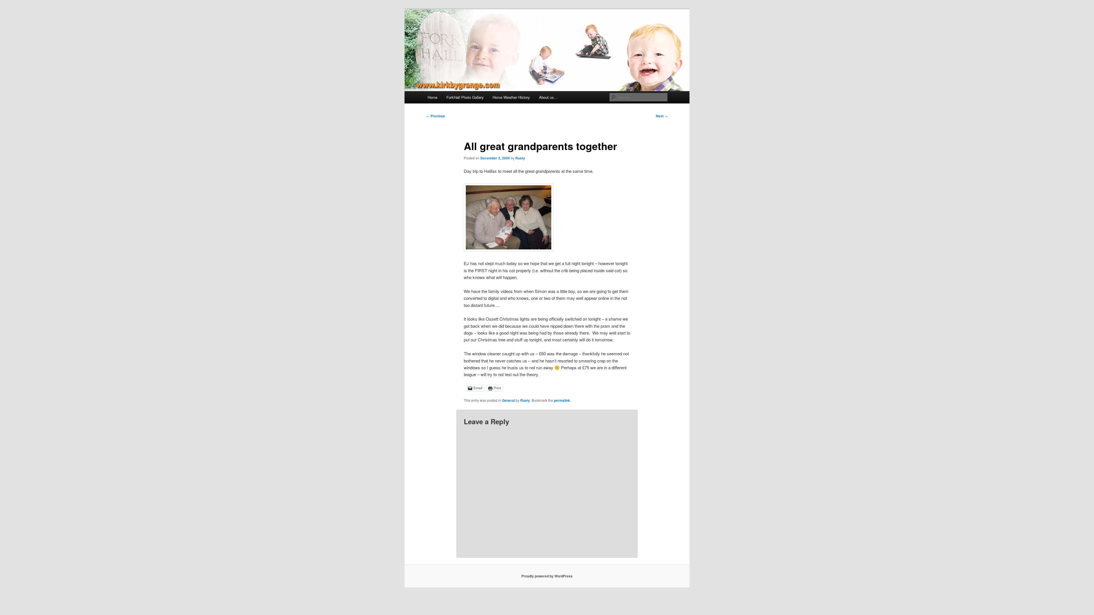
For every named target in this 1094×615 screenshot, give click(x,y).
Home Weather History (511, 97)
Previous (435, 115)
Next (662, 115)
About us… (548, 97)
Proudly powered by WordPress (547, 576)
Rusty (520, 158)
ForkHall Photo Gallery (465, 97)
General (508, 400)
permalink (562, 400)
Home (432, 97)
